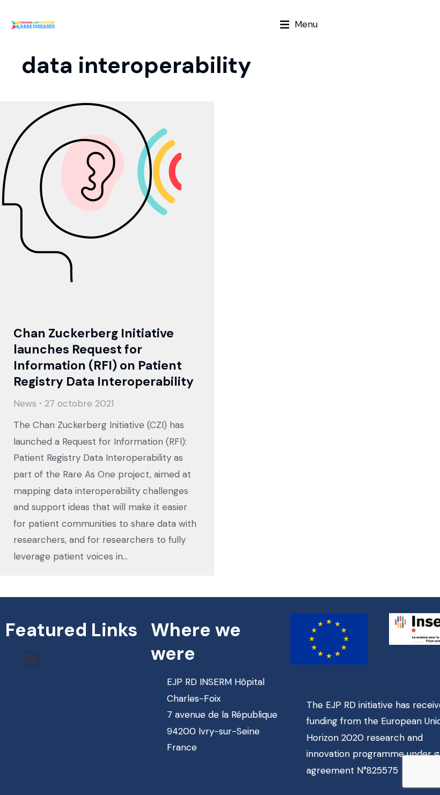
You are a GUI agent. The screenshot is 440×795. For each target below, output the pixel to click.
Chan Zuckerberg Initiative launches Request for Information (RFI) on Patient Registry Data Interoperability (103, 357)
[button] (299, 24)
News (24, 403)
